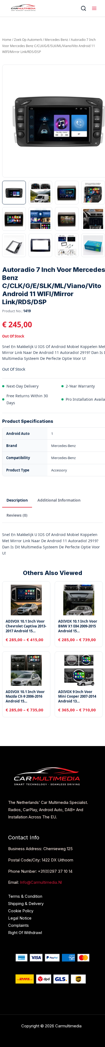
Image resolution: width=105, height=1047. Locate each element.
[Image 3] (67, 192)
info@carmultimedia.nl (41, 882)
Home (6, 39)
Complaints (18, 925)
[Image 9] (14, 245)
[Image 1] (14, 192)
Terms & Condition (25, 896)
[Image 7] (67, 219)
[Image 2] (40, 192)
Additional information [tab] (58, 500)
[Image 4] (93, 192)
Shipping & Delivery (26, 903)
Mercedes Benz (56, 39)
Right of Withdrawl (25, 932)
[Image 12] (93, 245)
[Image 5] (14, 219)
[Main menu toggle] (94, 8)
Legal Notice (20, 918)
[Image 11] (67, 245)
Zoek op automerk (28, 39)
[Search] (83, 8)
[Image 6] (40, 219)
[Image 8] (93, 219)
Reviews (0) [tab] (16, 515)
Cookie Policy (20, 910)
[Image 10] (40, 245)
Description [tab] (17, 500)
